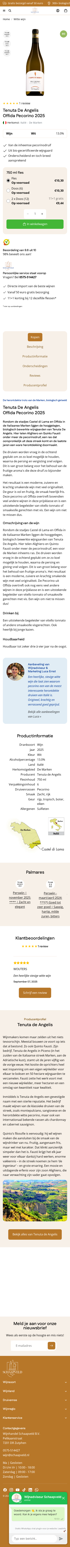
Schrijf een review (35, 993)
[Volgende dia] (60, 899)
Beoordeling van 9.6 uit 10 (19, 250)
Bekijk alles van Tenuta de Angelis (35, 1234)
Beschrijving (35, 347)
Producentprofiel (35, 385)
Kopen (35, 337)
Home (6, 19)
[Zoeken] (10, 11)
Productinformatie (35, 356)
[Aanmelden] (51, 1345)
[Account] (58, 11)
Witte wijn (20, 19)
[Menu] (4, 10)
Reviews (35, 376)
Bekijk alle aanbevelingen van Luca (44, 714)
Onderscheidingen (35, 366)
